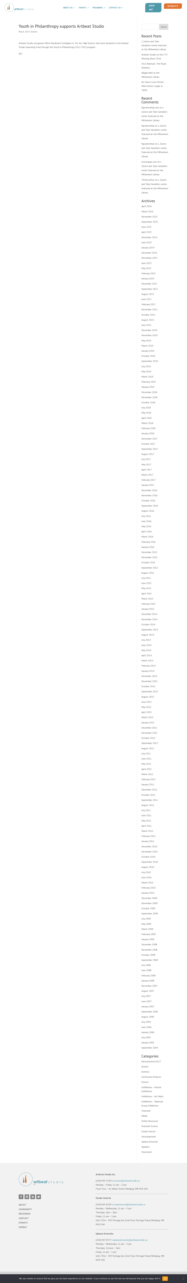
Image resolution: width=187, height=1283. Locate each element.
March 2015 (147, 598)
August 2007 (147, 990)
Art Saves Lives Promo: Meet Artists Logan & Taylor (152, 86)
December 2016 (149, 490)
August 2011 (147, 805)
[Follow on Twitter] (38, 1196)
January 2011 (147, 841)
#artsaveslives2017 (151, 1061)
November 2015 (149, 557)
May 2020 (146, 340)
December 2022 (149, 283)
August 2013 (147, 696)
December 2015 (149, 552)
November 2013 (149, 681)
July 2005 (146, 1037)
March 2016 (147, 536)
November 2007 (149, 985)
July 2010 (146, 872)
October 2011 (148, 794)
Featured (145, 1110)
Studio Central (148, 1131)
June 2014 (146, 645)
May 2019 (146, 371)
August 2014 (147, 634)
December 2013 (149, 676)
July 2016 (146, 516)
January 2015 (147, 608)
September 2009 (149, 913)
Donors (34, 31)
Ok (165, 1278)
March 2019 (147, 376)
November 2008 (149, 949)
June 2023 (146, 263)
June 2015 (146, 583)
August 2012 (147, 748)
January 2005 (147, 1042)
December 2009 (149, 898)
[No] (183, 1278)
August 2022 (147, 294)
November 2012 (149, 732)
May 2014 (146, 650)
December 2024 (149, 237)
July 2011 (146, 810)
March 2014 (147, 660)
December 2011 (149, 789)
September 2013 (149, 691)
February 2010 (148, 887)
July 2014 (146, 639)
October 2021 (148, 314)
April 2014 (146, 655)
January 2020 (147, 350)
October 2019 (148, 355)
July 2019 (146, 366)
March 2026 (147, 211)
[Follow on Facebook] (21, 1196)
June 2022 (146, 299)
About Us (68, 8)
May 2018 (146, 412)
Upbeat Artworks (149, 1141)
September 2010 (149, 861)
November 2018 (149, 397)
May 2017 (146, 464)
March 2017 (147, 474)
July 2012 (146, 753)
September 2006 (149, 1011)
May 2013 (146, 707)
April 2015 (146, 593)
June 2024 (146, 242)
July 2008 (146, 965)
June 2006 (146, 1027)
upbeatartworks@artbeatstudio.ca (130, 1239)
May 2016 (146, 526)
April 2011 (146, 825)
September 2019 (149, 361)
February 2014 (148, 665)
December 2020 (149, 330)
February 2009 (148, 934)
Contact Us (115, 8)
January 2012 (147, 784)
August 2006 (147, 1016)
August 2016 (147, 510)
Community (25, 1209)
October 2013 (148, 686)
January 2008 (147, 980)
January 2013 (147, 722)
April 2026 (146, 206)
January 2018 (147, 433)
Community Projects (151, 1076)
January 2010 (147, 892)
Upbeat (23, 1227)
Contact (24, 1218)
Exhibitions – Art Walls (152, 1096)
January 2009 (147, 939)
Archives (145, 1071)
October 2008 (148, 954)
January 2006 (147, 1032)
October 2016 (148, 500)
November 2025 (149, 216)
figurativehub (147, 125)
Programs (97, 8)
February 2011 (148, 836)
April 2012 (146, 769)
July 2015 (146, 577)
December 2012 (149, 727)
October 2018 (148, 402)
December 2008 (149, 944)
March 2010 (147, 882)
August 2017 (147, 454)
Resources (25, 1213)
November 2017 (149, 438)
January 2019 (147, 386)
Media (144, 1115)
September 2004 (149, 1047)
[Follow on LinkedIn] (32, 1196)
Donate (173, 6)
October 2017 (148, 443)
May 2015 (146, 588)
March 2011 (147, 830)
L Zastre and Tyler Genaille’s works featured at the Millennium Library (153, 45)
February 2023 (148, 273)
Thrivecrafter (147, 179)
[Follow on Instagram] (27, 1196)
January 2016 (147, 547)
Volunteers (146, 1151)
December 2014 (149, 614)
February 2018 (148, 428)
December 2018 (149, 392)
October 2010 (148, 856)
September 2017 (149, 448)
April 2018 (146, 417)
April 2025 (146, 232)
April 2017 (146, 469)
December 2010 (149, 846)
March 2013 (147, 717)
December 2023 (149, 252)
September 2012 (149, 743)
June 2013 (146, 701)
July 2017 (146, 459)
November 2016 (149, 495)
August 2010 (147, 867)
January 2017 (147, 484)
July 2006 (146, 1021)
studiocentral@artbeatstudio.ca (129, 1204)
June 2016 (146, 521)
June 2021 (146, 324)
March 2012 (147, 774)
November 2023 (149, 257)
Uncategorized (148, 1136)
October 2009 (148, 908)
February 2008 (148, 975)
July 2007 (146, 996)
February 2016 (148, 541)
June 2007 (146, 1001)
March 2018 (147, 423)
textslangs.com (149, 161)
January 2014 (147, 670)
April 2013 (146, 712)
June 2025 (146, 226)
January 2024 (147, 247)
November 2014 (149, 619)
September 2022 (149, 288)
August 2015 (147, 572)
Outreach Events (149, 1126)
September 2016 (149, 505)
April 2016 (146, 531)
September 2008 (149, 959)
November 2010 (149, 851)
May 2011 (146, 820)
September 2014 (149, 629)
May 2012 (146, 763)
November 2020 (149, 335)
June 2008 (146, 970)
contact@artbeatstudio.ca (126, 1180)
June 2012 (146, 758)
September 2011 (149, 799)
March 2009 (147, 929)
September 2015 (149, 567)
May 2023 (146, 268)
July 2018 (146, 407)
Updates (145, 1146)
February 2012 (148, 779)
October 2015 (148, 562)
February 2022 (148, 304)
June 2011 (146, 815)
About (22, 1204)
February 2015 (148, 603)
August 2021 (147, 319)
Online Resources (149, 1120)
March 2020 (147, 345)
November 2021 (149, 309)
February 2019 (148, 381)
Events (82, 8)
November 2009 (149, 903)
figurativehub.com (150, 107)
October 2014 (148, 624)
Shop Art (152, 7)
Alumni (144, 1066)
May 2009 (146, 923)
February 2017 (148, 479)
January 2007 (147, 1006)
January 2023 (147, 278)
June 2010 (146, 877)
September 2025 (149, 221)
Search (164, 27)
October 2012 (148, 737)
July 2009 (146, 918)
